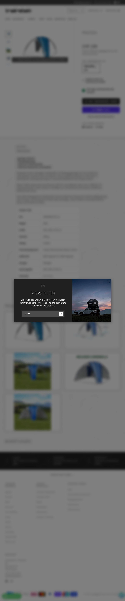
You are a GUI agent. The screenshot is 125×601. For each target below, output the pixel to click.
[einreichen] (61, 314)
